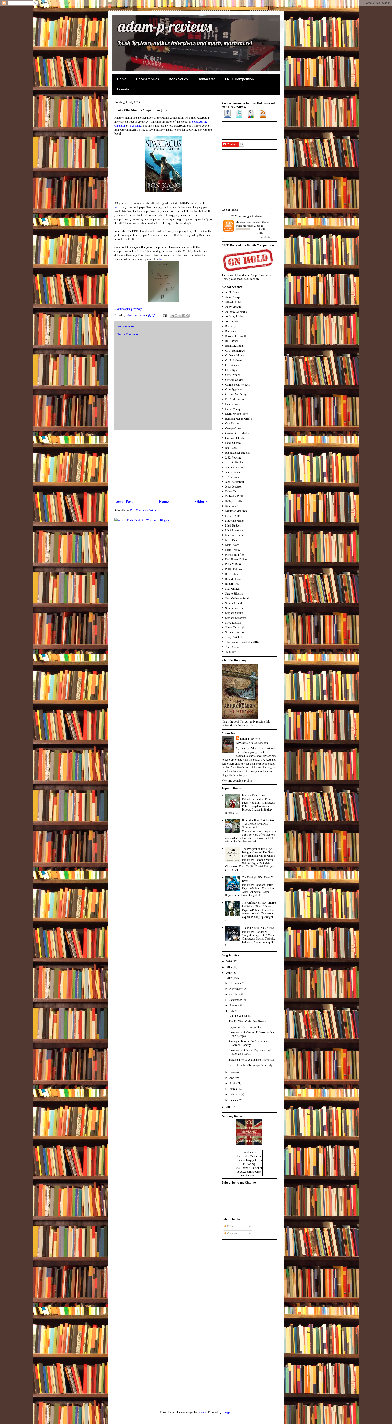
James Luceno (233, 472)
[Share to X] (180, 316)
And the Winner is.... (241, 1016)
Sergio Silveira (234, 593)
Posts (229, 1226)
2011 (229, 1107)
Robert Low (232, 584)
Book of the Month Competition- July (250, 1065)
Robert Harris (233, 579)
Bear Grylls (231, 326)
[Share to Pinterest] (188, 316)
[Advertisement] (163, 464)
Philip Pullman (234, 569)
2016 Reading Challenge (247, 216)
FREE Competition (239, 79)
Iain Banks (231, 448)
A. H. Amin (232, 292)
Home (121, 79)
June (232, 1072)
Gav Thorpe (232, 423)
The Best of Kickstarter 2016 (242, 642)
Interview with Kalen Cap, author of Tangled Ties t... (250, 1052)
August (233, 1005)
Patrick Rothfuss (234, 555)
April (232, 1083)
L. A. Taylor (232, 516)
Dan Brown (231, 404)
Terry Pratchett (234, 637)
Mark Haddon (233, 525)
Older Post (203, 501)
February (235, 1094)
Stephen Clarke (234, 613)
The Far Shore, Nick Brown (258, 928)
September (236, 1000)
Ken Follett (231, 506)
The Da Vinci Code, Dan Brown (247, 1021)
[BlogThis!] (176, 316)
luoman (202, 1412)
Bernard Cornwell (235, 336)
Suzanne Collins (234, 632)
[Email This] (172, 316)
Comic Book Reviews (237, 384)
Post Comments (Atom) (144, 510)
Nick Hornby (232, 550)
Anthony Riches (234, 316)
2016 (229, 961)
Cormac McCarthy (235, 394)
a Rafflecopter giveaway (128, 309)
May (232, 1077)
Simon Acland (233, 603)
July (232, 1011)
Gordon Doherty (234, 438)
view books (265, 236)
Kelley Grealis (233, 501)
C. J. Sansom (232, 365)
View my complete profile (237, 780)
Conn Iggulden (233, 389)
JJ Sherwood (232, 477)
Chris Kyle (231, 370)
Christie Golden (234, 380)
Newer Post (123, 501)
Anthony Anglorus (236, 312)
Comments (232, 1233)
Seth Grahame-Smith (237, 598)
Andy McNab (233, 307)
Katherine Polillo (235, 496)
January (234, 1100)
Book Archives (147, 79)
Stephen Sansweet (235, 618)
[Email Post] (164, 315)
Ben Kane (135, 125)
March (233, 1089)
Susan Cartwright (235, 627)
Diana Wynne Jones (236, 413)
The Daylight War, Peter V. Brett (257, 879)
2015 (229, 967)
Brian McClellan (234, 345)
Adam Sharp (232, 297)
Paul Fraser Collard (236, 559)
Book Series (178, 79)
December (235, 983)
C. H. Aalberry (234, 360)
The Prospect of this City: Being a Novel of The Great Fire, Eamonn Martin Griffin (258, 852)
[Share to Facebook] (184, 316)
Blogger (227, 1412)
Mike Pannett (233, 540)
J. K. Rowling (233, 457)
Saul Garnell (232, 588)
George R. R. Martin (237, 433)
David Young (233, 409)
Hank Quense (233, 443)
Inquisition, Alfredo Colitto (245, 1027)
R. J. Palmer (232, 574)
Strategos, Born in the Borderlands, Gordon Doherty (249, 1043)
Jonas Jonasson (233, 486)
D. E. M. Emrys (234, 399)
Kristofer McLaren (236, 511)
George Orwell (233, 428)
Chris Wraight (233, 375)
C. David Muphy (235, 355)
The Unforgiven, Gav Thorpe (259, 902)
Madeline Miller (234, 520)
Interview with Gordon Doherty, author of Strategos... (251, 1034)
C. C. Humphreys (235, 350)
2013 (229, 972)
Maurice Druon (234, 535)
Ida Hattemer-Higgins (237, 452)
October (234, 994)
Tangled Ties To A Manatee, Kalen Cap (251, 1059)
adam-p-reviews (152, 27)
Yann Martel (232, 647)
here (161, 259)
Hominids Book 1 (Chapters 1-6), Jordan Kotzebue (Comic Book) (258, 823)
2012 (229, 978)
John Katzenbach (235, 482)
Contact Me (206, 79)
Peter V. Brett (233, 564)
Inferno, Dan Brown (253, 795)
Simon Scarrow (234, 608)
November (235, 988)
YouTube (230, 652)
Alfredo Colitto (234, 302)
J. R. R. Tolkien (234, 462)
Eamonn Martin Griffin (238, 418)
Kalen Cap (231, 491)
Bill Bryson (231, 341)
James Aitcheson (234, 467)
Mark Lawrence (234, 530)
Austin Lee (231, 321)
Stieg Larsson (233, 623)
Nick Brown (232, 545)
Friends (123, 89)
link (116, 207)
